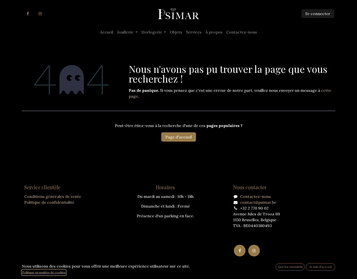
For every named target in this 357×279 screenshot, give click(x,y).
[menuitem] (106, 32)
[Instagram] (40, 13)
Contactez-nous (255, 196)
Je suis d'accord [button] (321, 267)
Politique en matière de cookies (44, 272)
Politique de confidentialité (49, 202)
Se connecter (317, 13)
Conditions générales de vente (52, 196)
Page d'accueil (178, 137)
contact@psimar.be (258, 202)
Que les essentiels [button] (290, 267)
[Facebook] (28, 13)
